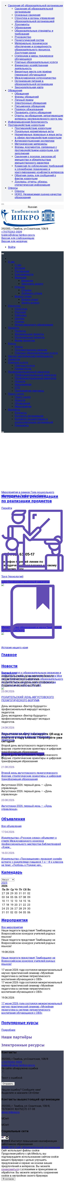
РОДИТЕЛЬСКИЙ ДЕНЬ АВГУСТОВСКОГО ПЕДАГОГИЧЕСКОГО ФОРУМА (27, 699)
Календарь (11, 872)
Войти (11, 247)
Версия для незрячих (14, 241)
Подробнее (8, 1030)
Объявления (13, 819)
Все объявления (11, 826)
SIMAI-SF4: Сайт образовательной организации (30, 1147)
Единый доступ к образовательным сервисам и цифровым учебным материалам (31, 674)
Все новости (9, 673)
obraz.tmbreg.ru (10, 1112)
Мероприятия (14, 920)
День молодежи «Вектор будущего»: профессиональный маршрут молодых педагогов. (25, 736)
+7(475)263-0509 (11, 231)
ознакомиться (10, 1169)
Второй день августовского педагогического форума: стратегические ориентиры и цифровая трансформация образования (31, 776)
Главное (9, 654)
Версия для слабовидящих (17, 238)
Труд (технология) (12, 576)
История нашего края (14, 647)
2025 (4, 882)
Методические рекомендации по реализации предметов (29, 498)
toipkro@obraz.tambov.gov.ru (18, 235)
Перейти (6, 508)
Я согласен (8, 1179)
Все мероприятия (12, 927)
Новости (9, 666)
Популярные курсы (19, 1022)
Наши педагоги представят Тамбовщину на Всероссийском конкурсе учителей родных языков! (28, 961)
